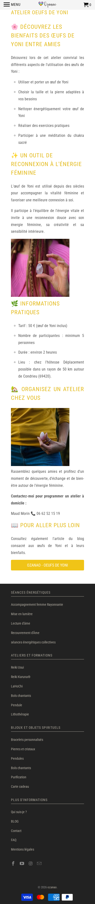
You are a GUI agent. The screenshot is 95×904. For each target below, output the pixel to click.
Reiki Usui (17, 667)
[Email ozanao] (39, 863)
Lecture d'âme (20, 623)
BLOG (15, 821)
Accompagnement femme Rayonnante (37, 604)
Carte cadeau (20, 786)
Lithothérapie (20, 714)
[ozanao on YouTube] (22, 863)
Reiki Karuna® (20, 677)
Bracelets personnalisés (27, 740)
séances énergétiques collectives (33, 642)
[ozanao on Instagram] (31, 863)
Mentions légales (22, 849)
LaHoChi (17, 686)
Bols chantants (21, 696)
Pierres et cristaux (23, 749)
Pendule (16, 705)
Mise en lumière (22, 614)
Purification (18, 777)
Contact (16, 831)
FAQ (13, 840)
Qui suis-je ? (19, 812)
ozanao (52, 887)
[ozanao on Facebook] (13, 863)
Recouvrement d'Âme (25, 633)
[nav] (12, 5)
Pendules (17, 758)
